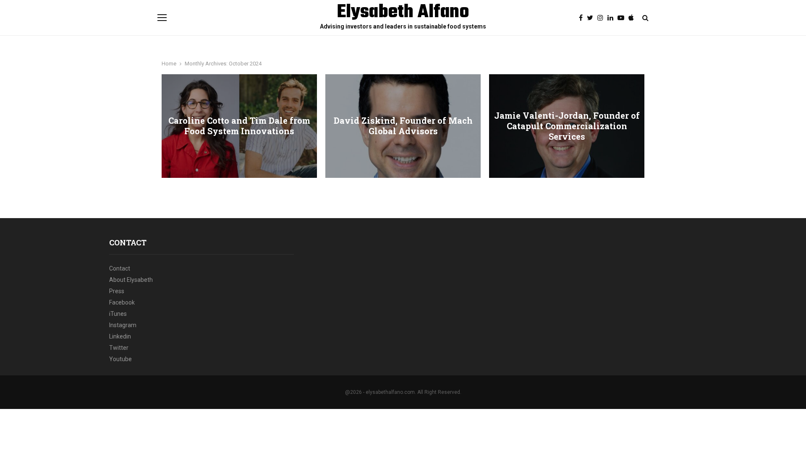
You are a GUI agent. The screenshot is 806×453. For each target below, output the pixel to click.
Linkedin (120, 336)
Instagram (122, 325)
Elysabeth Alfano (403, 12)
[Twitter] (592, 18)
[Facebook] (583, 18)
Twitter (118, 347)
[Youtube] (623, 18)
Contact (119, 268)
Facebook (122, 302)
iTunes (118, 313)
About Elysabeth (131, 279)
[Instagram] (602, 18)
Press (116, 291)
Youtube (120, 359)
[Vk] (633, 18)
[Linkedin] (612, 18)
